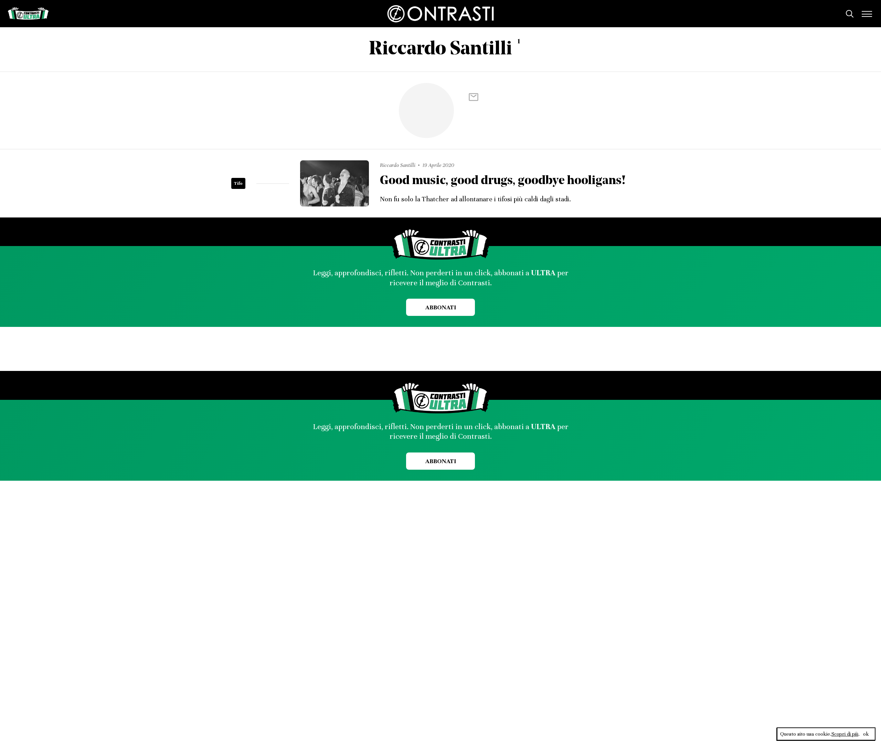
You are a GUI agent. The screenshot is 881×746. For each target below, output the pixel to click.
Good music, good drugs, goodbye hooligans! (503, 181)
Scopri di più (844, 734)
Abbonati (440, 307)
